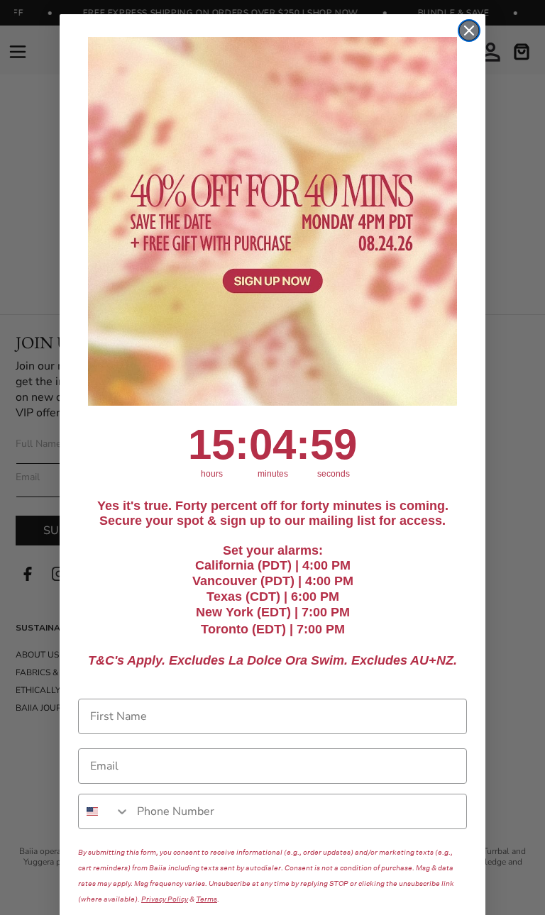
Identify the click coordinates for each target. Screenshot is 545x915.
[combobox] (104, 811)
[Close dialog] (469, 30)
